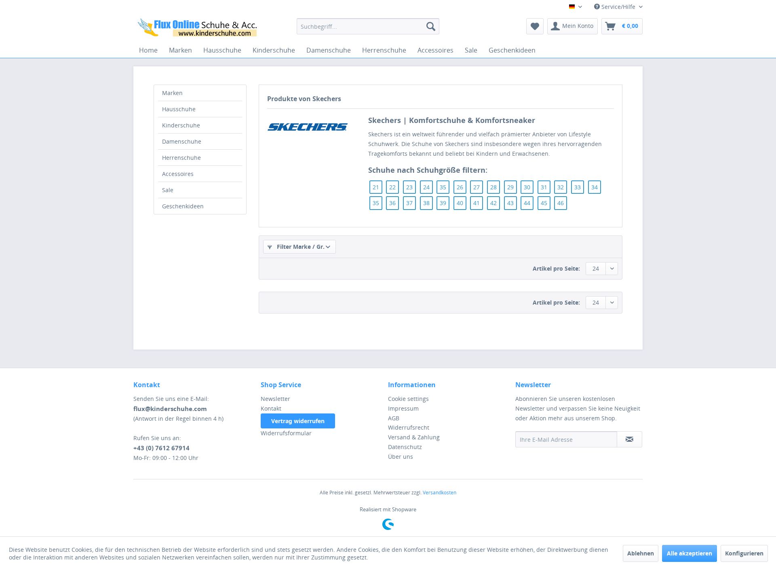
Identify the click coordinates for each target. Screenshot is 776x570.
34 (594, 187)
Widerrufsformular (286, 433)
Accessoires (178, 174)
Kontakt (271, 408)
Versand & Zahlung (414, 437)
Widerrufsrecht (408, 427)
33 (577, 187)
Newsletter (275, 399)
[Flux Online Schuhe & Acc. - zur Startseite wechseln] (198, 28)
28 (493, 187)
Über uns (400, 456)
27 (476, 187)
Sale (167, 190)
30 (527, 187)
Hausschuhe (179, 109)
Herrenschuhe (181, 157)
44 (527, 203)
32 (560, 187)
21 (376, 187)
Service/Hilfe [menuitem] (618, 7)
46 (560, 203)
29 (510, 187)
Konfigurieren (744, 553)
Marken (172, 93)
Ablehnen (640, 553)
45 (544, 203)
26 (460, 187)
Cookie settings (408, 399)
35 (443, 187)
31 (544, 187)
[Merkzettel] (535, 26)
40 (460, 203)
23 (409, 187)
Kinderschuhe (181, 125)
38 (426, 203)
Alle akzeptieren (689, 553)
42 (493, 203)
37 (409, 203)
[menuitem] (368, 26)
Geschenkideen (183, 206)
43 (510, 203)
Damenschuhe (181, 141)
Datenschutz (405, 447)
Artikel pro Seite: (556, 268)
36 (392, 203)
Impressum (403, 408)
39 (443, 203)
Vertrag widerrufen (298, 421)
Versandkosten (439, 492)
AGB (393, 418)
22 (392, 187)
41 (476, 203)
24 (426, 187)
